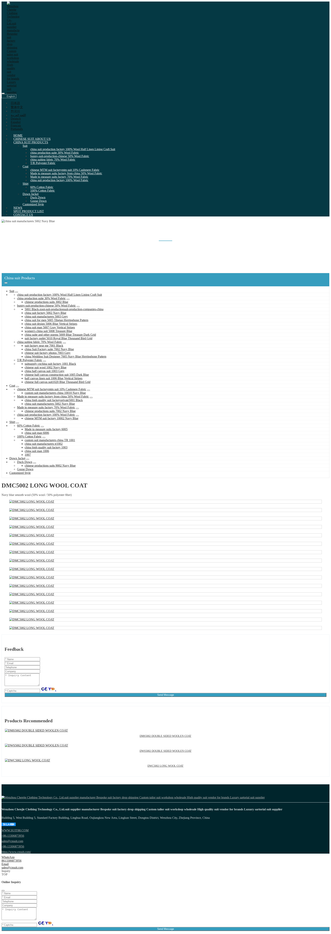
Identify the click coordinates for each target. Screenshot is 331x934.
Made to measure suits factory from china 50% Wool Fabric (66, 173)
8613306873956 (11, 860)
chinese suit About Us (32, 138)
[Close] (3, 890)
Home (18, 135)
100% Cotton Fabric (42, 190)
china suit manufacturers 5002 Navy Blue (50, 403)
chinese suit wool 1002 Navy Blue (45, 367)
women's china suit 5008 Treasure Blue (48, 331)
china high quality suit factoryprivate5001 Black (54, 400)
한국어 (15, 111)
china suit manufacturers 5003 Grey (46, 316)
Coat (25, 166)
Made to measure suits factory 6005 (46, 429)
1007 (28, 454)
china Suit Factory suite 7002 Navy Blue (49, 349)
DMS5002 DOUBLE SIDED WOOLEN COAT (165, 736)
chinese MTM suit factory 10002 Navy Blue (51, 418)
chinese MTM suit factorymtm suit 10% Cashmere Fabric (64, 169)
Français (16, 125)
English (11, 96)
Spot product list (28, 211)
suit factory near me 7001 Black (44, 345)
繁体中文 (17, 107)
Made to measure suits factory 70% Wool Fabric (59, 176)
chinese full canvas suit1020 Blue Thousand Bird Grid (57, 382)
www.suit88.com (15, 830)
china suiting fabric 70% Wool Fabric (52, 159)
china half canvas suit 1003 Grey (44, 371)
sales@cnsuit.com (12, 841)
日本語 (15, 103)
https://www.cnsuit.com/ (16, 851)
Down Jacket (31, 194)
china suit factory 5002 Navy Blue (45, 312)
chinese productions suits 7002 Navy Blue (50, 411)
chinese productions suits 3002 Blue (46, 302)
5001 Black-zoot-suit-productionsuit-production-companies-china (64, 309)
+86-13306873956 (13, 835)
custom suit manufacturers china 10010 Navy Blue (55, 392)
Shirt (25, 183)
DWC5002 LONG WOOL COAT (165, 765)
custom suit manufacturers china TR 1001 (50, 440)
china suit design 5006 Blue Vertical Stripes (51, 323)
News (17, 207)
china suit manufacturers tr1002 (44, 443)
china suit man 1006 (37, 451)
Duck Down (37, 197)
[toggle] (3, 93)
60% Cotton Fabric (41, 187)
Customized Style (33, 204)
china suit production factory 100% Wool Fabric (59, 180)
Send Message (165, 694)
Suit (25, 145)
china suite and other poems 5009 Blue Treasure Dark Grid (60, 334)
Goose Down (38, 200)
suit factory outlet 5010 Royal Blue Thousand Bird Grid (58, 338)
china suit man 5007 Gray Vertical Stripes (50, 327)
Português (17, 129)
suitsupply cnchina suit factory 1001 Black (50, 363)
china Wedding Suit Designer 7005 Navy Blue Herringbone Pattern (65, 356)
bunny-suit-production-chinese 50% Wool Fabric (59, 156)
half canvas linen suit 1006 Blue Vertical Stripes (53, 378)
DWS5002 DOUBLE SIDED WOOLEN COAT (166, 750)
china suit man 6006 (37, 432)
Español (15, 122)
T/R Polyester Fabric (42, 163)
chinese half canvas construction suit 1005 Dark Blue (57, 374)
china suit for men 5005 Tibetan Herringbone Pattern (56, 320)
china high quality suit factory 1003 (46, 447)
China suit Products (30, 142)
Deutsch (16, 118)
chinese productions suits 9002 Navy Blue (50, 465)
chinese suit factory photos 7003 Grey (47, 352)
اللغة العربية (18, 115)
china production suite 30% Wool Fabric (54, 152)
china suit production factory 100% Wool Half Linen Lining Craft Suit (72, 149)
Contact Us (23, 214)
